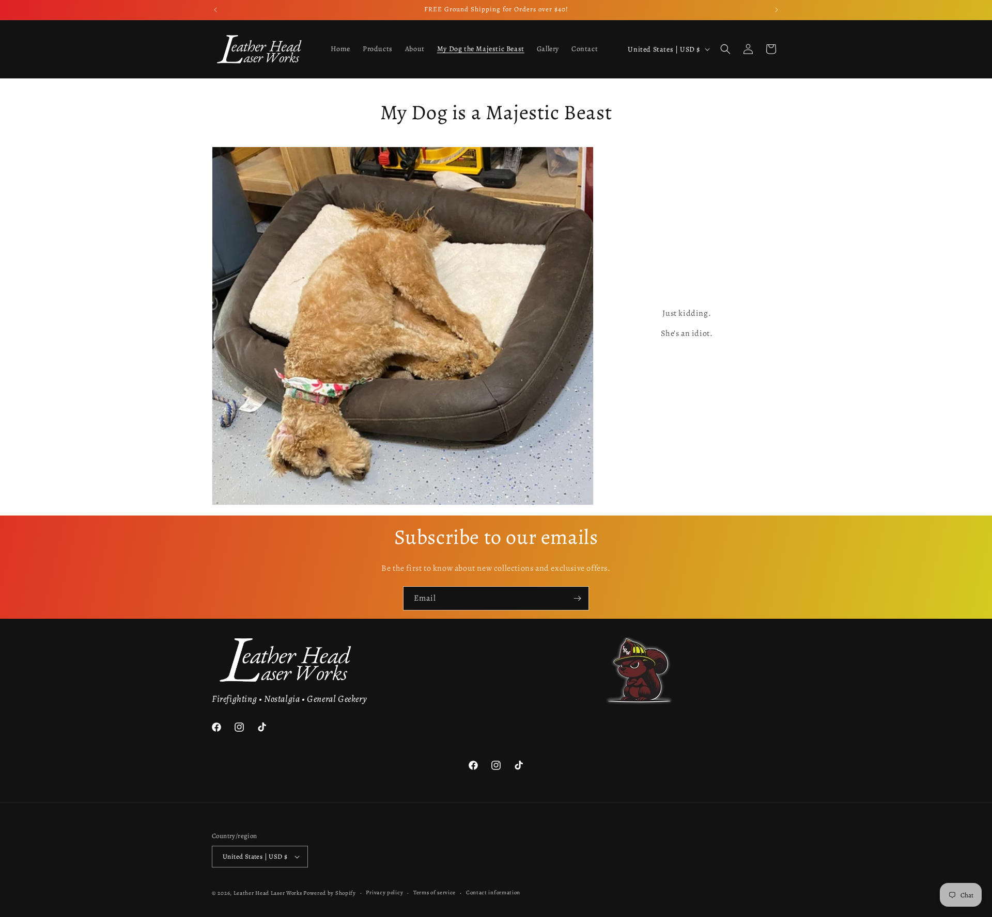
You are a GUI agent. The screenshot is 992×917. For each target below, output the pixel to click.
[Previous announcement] (215, 10)
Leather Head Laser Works (268, 893)
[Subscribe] (577, 598)
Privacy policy (384, 892)
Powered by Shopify (329, 893)
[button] (725, 49)
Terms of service (434, 892)
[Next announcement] (776, 10)
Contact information (493, 892)
